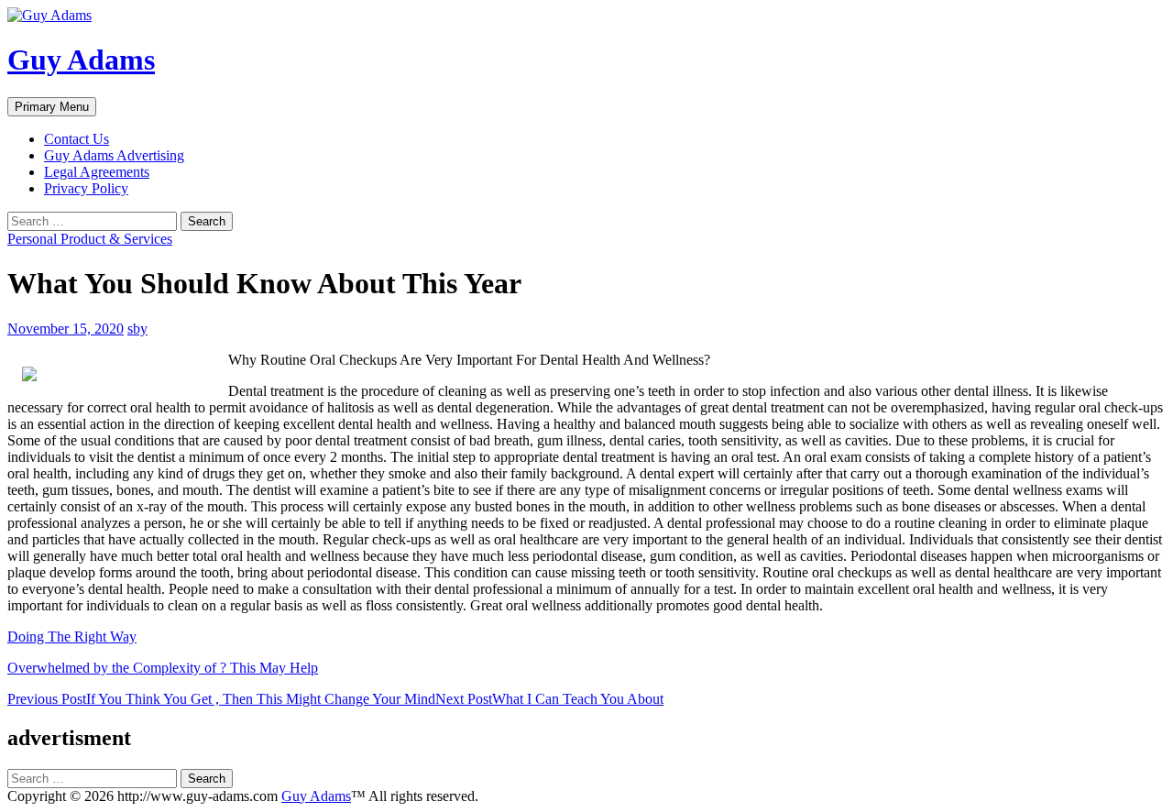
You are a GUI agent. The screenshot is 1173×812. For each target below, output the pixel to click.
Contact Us (76, 139)
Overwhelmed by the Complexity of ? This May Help (162, 667)
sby (137, 328)
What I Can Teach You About (549, 699)
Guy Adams (81, 59)
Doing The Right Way (72, 636)
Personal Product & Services (89, 239)
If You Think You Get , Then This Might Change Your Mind (221, 699)
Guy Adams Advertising (114, 155)
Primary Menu (52, 107)
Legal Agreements (96, 172)
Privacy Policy (86, 188)
